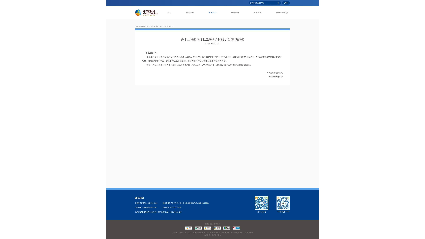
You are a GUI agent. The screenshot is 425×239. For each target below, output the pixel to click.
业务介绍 (235, 12)
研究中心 (190, 12)
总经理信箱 (209, 224)
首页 (169, 12)
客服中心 (212, 12)
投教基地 (258, 12)
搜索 (286, 3)
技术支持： (208, 235)
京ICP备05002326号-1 (212, 232)
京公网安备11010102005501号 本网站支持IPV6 (236, 232)
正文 (172, 26)
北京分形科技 (216, 235)
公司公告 (164, 26)
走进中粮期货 (282, 12)
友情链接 (217, 224)
